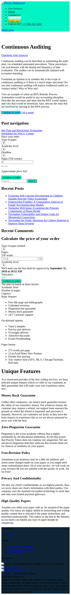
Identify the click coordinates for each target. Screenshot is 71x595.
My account (14, 17)
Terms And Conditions (20, 546)
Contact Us (14, 14)
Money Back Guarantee (21, 549)
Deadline (6, 152)
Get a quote (27, 112)
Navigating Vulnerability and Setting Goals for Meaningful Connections (33, 216)
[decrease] (6, 166)
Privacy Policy (16, 552)
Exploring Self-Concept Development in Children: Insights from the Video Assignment (35, 197)
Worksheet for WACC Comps (17, 133)
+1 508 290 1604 (32, 24)
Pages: (4, 252)
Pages (4, 158)
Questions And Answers (14, 55)
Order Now (7, 29)
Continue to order (11, 112)
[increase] (2, 166)
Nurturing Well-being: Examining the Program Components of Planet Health (33, 210)
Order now (14, 21)
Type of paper (9, 139)
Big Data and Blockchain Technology (22, 130)
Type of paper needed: (13, 245)
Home (11, 11)
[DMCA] (9, 567)
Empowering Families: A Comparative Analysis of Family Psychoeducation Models (35, 203)
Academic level (9, 146)
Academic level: (10, 262)
